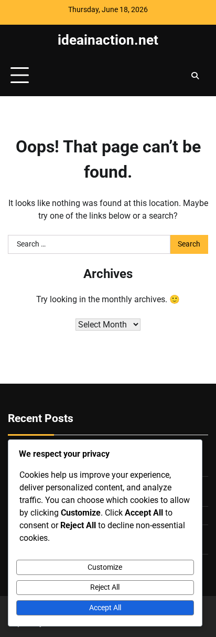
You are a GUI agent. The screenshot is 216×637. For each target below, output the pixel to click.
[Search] (195, 76)
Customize (105, 567)
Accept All (105, 607)
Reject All (105, 587)
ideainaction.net (108, 40)
